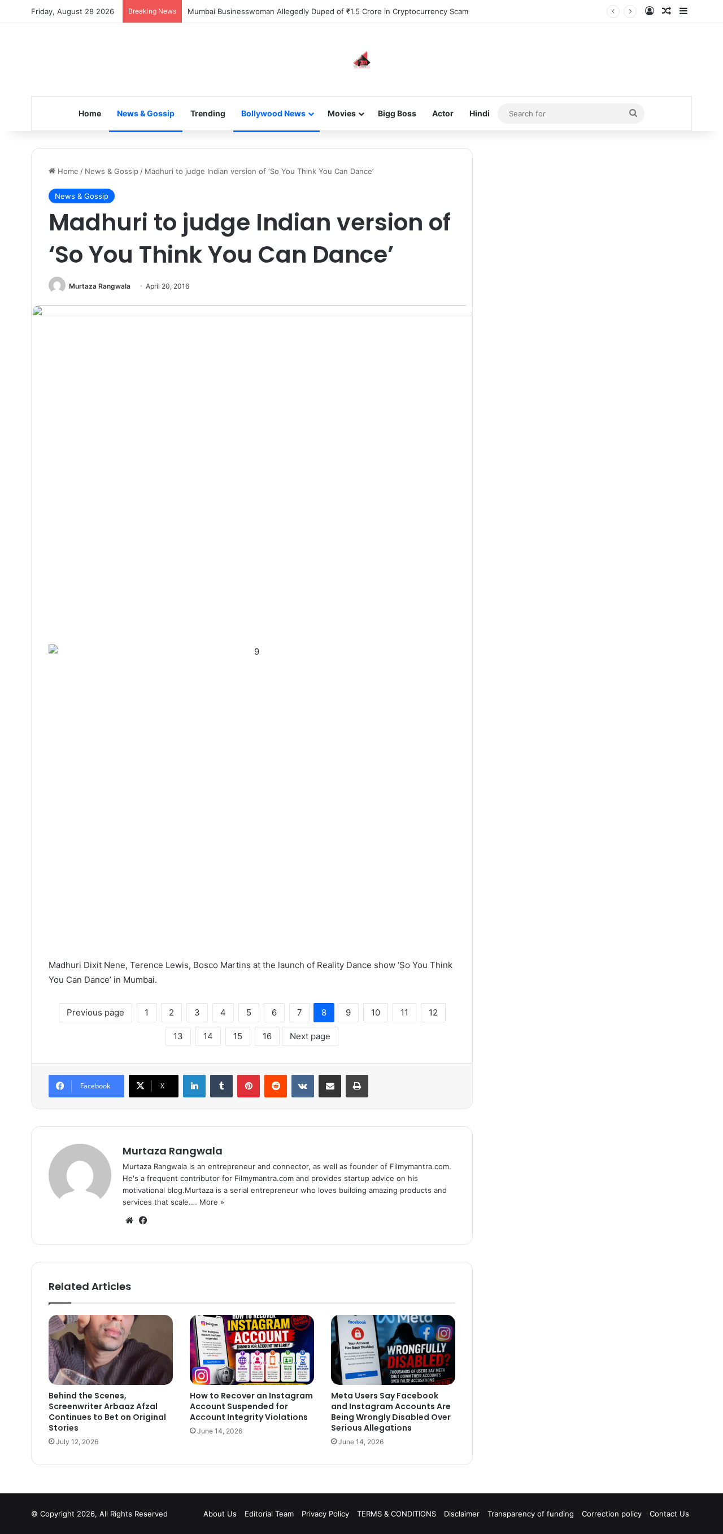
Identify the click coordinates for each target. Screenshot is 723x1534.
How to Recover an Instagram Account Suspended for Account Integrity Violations (251, 1406)
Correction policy (612, 1513)
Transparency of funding (530, 1513)
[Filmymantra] (362, 59)
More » (211, 1201)
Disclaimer (462, 1513)
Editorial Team (269, 1513)
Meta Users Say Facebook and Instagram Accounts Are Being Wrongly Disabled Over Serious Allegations (391, 1411)
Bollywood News (273, 113)
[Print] (357, 1086)
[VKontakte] (302, 1086)
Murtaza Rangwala (99, 286)
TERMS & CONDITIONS (396, 1513)
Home (90, 113)
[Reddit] (275, 1086)
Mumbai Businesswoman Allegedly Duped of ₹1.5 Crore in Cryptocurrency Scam (328, 11)
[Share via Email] (330, 1086)
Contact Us (669, 1513)
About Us (220, 1513)
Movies (342, 113)
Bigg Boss (397, 113)
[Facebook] (143, 1220)
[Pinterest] (248, 1086)
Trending (207, 113)
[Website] (129, 1220)
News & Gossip (146, 113)
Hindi (479, 113)
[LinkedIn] (194, 1086)
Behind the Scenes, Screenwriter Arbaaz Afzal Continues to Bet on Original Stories (107, 1411)
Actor (443, 113)
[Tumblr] (221, 1086)
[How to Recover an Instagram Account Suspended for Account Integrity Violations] (252, 1350)
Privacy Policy (325, 1513)
